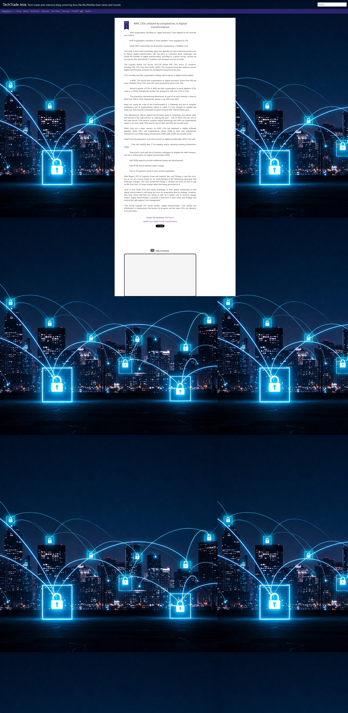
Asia (151, 221)
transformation (171, 221)
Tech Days (55, 11)
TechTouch (34, 11)
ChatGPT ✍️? (77, 11)
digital (156, 221)
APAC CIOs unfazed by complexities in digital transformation (160, 25)
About (25, 11)
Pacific (161, 221)
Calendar (45, 11)
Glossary (66, 11)
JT (173, 217)
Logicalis (130, 59)
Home (18, 11)
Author (88, 11)
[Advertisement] (211, 64)
